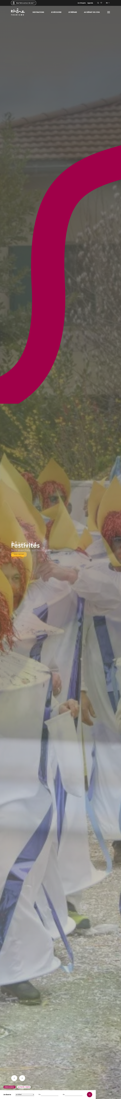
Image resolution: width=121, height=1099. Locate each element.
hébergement (9, 1087)
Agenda (90, 3)
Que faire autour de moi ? (25, 3)
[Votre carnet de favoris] (101, 3)
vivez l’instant (19, 554)
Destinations (38, 12)
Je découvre (56, 12)
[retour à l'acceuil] (18, 12)
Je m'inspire (82, 3)
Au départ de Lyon (92, 12)
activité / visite (24, 1087)
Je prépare (72, 12)
